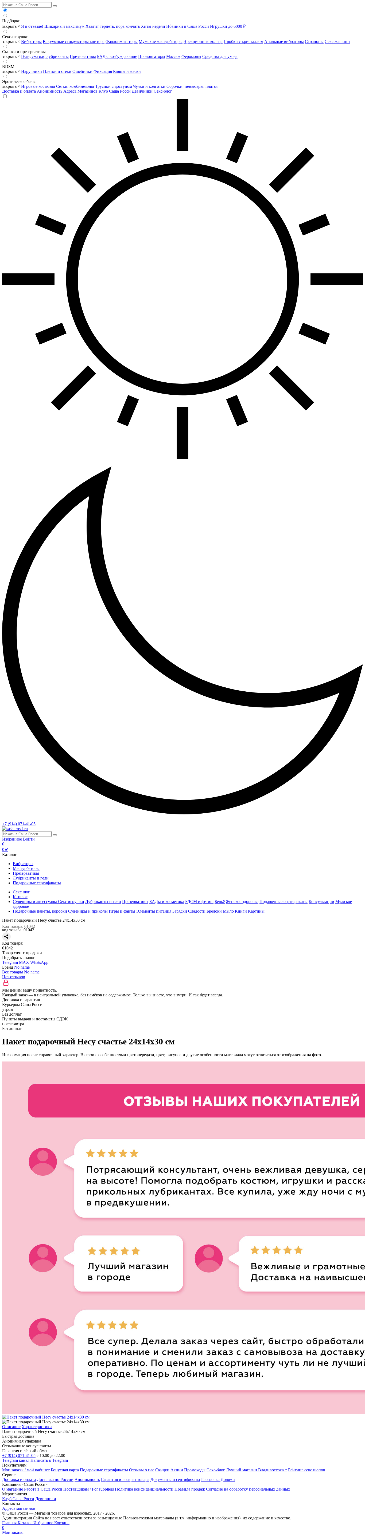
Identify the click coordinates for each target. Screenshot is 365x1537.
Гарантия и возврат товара (125, 1479)
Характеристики (37, 1426)
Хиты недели (153, 26)
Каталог (25, 1522)
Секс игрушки (71, 901)
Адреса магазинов (18, 1508)
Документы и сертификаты (175, 1479)
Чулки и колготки (149, 86)
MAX (24, 962)
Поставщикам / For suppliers (88, 1489)
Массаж (173, 56)
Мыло (228, 911)
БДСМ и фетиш (199, 901)
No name (22, 967)
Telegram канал (15, 1460)
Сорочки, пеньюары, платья (192, 86)
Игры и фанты (122, 911)
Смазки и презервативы (24, 51)
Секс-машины (337, 41)
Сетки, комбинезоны (75, 86)
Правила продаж (189, 1489)
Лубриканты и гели (31, 878)
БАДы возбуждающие (117, 56)
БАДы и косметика (166, 901)
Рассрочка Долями (218, 1479)
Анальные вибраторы (284, 41)
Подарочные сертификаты (37, 883)
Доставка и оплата (19, 91)
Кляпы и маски (127, 71)
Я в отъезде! (32, 26)
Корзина (35, 1525)
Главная (10, 1522)
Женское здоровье (242, 901)
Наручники (31, 71)
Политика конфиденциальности (144, 1489)
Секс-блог (163, 91)
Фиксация (103, 71)
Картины (256, 911)
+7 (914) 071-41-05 (19, 824)
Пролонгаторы (151, 56)
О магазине (12, 1489)
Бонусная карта (65, 1470)
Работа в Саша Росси (43, 1489)
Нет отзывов (13, 977)
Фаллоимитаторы (122, 41)
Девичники (143, 91)
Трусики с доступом (113, 86)
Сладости (196, 911)
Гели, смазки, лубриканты (45, 56)
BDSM (8, 66)
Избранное (12, 839)
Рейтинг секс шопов (306, 1470)
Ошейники (82, 71)
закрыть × (11, 26)
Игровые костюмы (38, 86)
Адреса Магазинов (81, 91)
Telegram (10, 962)
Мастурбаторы (26, 868)
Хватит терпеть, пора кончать (113, 26)
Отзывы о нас (141, 1470)
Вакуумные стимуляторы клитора (73, 41)
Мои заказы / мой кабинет (26, 1470)
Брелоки (214, 911)
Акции (176, 1470)
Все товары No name (21, 972)
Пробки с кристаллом (243, 41)
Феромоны (191, 56)
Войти (29, 839)
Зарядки (179, 911)
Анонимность (50, 91)
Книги (241, 911)
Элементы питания (153, 911)
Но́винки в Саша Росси (187, 26)
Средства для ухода (220, 56)
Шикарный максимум (64, 26)
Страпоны (314, 41)
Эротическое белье (19, 81)
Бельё (220, 901)
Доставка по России (55, 1479)
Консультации (321, 901)
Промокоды (194, 1470)
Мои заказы (13, 1532)
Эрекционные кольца (203, 41)
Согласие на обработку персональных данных (248, 1489)
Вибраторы (31, 41)
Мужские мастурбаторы (161, 41)
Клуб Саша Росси (115, 91)
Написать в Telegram (49, 1460)
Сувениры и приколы (88, 911)
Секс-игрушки (15, 36)
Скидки (162, 1470)
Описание (11, 1426)
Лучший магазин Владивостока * (256, 1470)
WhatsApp (39, 962)
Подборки (11, 20)
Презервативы (83, 56)
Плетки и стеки (57, 71)
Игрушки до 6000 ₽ (228, 26)
